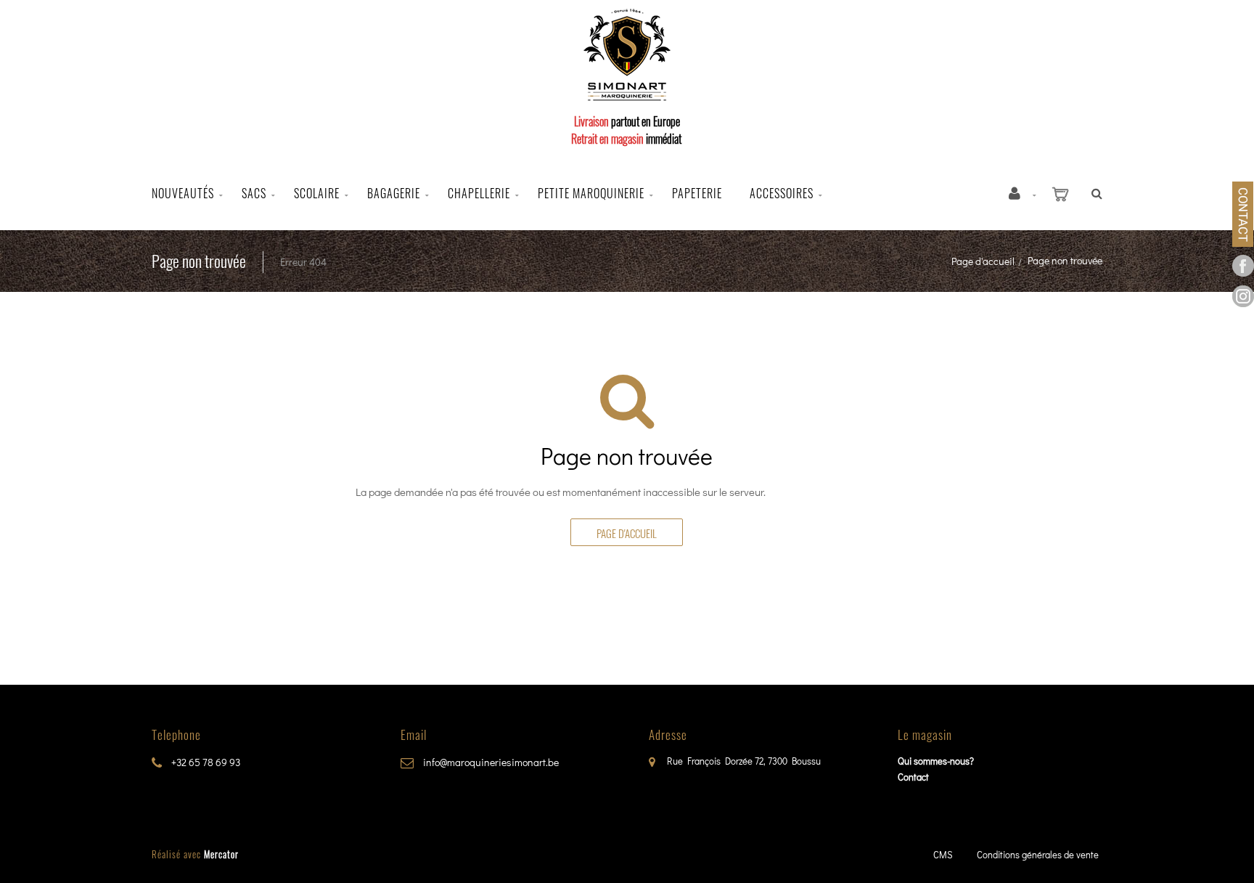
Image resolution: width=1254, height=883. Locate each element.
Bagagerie (393, 193)
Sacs (254, 193)
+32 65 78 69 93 (204, 762)
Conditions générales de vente (1038, 854)
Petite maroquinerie (591, 193)
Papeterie (697, 193)
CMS (943, 854)
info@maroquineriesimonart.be (490, 762)
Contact (913, 776)
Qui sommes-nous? (936, 760)
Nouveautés (183, 193)
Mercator (221, 854)
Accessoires (782, 193)
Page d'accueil (983, 261)
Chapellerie (479, 193)
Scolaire (317, 193)
